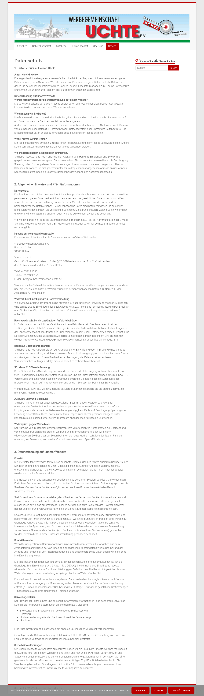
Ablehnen (159, 690)
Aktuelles (22, 46)
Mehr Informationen (181, 690)
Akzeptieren (140, 690)
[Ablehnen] (200, 690)
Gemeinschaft (80, 46)
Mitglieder (61, 46)
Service (112, 46)
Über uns (98, 46)
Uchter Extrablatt (41, 46)
